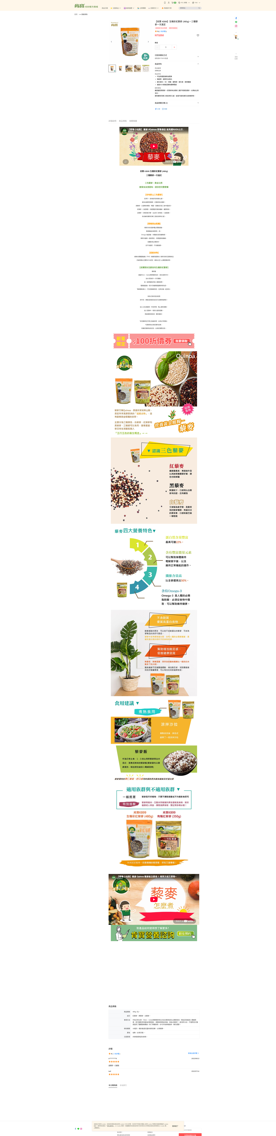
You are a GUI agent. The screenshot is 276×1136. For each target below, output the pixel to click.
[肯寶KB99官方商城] (86, 5)
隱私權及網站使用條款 (123, 1135)
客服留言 (150, 1132)
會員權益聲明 (151, 1135)
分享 (158, 109)
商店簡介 (119, 1132)
